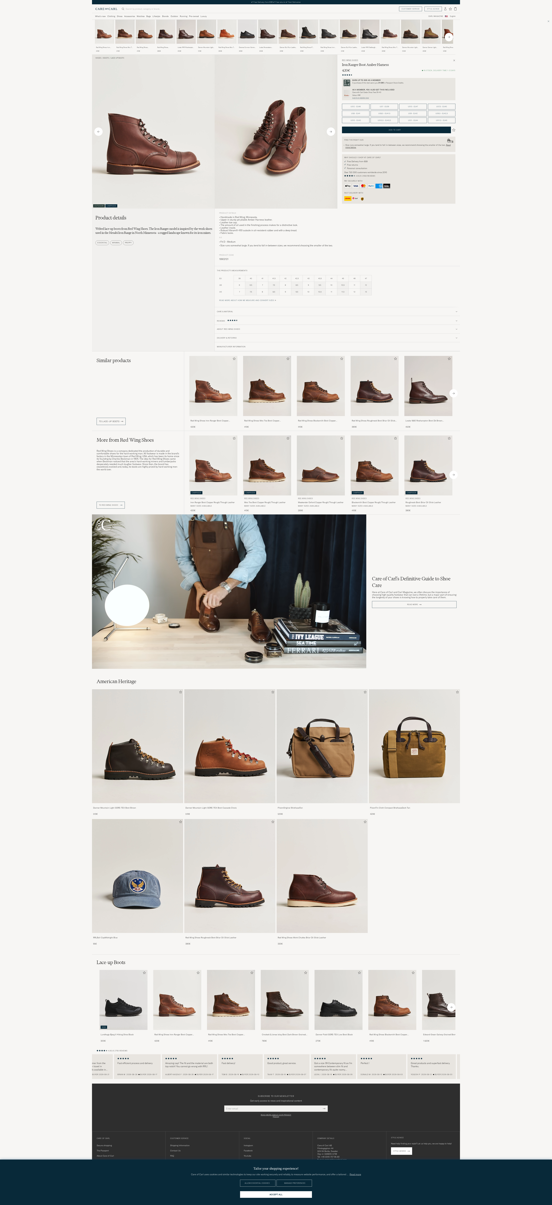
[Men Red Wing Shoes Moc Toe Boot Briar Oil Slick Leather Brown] (390, 32)
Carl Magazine (435, 16)
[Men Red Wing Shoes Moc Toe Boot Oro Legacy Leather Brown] (227, 32)
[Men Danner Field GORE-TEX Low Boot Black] (339, 1000)
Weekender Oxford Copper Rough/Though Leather (320, 502)
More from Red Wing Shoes (125, 440)
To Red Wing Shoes (109, 505)
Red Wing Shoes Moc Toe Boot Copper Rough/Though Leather (124, 47)
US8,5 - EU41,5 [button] (384, 113)
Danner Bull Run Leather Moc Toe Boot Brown (349, 47)
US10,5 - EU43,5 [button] (384, 120)
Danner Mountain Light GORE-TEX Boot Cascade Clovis (206, 47)
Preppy (128, 243)
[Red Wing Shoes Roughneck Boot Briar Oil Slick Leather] (165, 45)
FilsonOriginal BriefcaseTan (290, 807)
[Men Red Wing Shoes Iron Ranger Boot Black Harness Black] (329, 32)
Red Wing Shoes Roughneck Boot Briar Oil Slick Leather (165, 47)
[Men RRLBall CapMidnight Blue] (137, 876)
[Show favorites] (450, 8)
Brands (165, 16)
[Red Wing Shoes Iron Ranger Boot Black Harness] (329, 45)
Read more (412, 605)
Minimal (116, 243)
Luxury (204, 16)
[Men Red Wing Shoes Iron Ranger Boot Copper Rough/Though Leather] (177, 1000)
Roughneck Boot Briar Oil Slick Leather (423, 502)
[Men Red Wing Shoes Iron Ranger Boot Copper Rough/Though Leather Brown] (104, 32)
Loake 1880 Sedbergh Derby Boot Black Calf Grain (368, 47)
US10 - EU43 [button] (356, 120)
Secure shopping (104, 1145)
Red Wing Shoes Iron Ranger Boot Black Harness (328, 47)
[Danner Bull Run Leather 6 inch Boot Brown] (288, 45)
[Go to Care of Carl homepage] (106, 9)
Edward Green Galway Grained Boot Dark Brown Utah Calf (445, 1034)
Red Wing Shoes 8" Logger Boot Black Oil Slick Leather (307, 47)
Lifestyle (156, 16)
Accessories (129, 16)
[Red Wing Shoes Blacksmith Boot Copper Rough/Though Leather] (145, 45)
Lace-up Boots (117, 58)
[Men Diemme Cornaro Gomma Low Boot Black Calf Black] (247, 32)
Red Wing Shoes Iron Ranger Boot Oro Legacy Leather (451, 47)
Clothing (111, 16)
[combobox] (453, 16)
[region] (276, 1066)
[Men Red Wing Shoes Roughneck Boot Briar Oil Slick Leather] (229, 876)
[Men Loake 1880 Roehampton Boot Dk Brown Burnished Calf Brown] (186, 32)
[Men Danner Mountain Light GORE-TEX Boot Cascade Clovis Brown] (206, 32)
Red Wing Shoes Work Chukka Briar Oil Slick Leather (302, 937)
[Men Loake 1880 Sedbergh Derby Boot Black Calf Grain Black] (369, 32)
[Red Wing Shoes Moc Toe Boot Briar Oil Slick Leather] (390, 45)
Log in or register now (360, 98)
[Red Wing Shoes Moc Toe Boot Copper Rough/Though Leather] (125, 45)
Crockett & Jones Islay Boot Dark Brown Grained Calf (284, 1034)
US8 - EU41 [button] (355, 113)
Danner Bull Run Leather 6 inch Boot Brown (288, 47)
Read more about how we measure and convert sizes (246, 300)
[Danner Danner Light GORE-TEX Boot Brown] (431, 45)
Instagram (248, 1145)
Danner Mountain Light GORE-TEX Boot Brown (114, 807)
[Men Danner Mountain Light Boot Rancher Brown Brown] (410, 32)
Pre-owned (194, 16)
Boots (106, 58)
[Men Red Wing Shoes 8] (308, 32)
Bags (148, 16)
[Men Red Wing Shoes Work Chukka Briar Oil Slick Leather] (322, 876)
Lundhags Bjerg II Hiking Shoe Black (117, 1034)
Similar (114, 360)
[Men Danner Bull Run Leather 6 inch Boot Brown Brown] (288, 32)
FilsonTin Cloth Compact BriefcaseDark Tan (390, 807)
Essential (102, 243)
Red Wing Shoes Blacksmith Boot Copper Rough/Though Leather (145, 47)
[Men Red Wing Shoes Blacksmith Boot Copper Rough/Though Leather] (392, 1000)
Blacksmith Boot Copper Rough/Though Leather (374, 502)
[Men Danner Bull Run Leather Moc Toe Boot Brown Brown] (349, 32)
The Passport (103, 1150)
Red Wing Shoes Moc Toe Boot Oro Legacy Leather (226, 47)
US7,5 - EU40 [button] (441, 106)
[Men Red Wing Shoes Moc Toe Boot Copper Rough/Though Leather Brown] (125, 32)
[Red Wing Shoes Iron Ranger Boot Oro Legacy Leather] (451, 45)
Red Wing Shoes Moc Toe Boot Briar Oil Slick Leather (390, 47)
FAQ (172, 1156)
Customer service (410, 9)
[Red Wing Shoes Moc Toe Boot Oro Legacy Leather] (227, 45)
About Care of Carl (105, 1156)
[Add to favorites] (233, 359)
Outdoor (174, 16)
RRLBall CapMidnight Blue (105, 937)
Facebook (248, 1150)
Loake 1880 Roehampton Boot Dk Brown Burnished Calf (186, 47)
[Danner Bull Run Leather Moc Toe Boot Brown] (349, 45)
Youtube (247, 1156)
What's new (100, 16)
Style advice (433, 9)
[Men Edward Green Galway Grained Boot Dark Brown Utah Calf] (446, 1000)
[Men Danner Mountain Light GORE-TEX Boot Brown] (137, 746)
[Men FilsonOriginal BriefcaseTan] (322, 746)
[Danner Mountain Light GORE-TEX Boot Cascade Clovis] (206, 45)
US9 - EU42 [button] (413, 113)
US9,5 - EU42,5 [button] (442, 113)
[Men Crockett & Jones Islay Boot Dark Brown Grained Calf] (285, 1000)
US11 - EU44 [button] (413, 120)
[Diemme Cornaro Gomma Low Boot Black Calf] (247, 45)
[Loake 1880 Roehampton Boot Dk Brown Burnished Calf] (186, 45)
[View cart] (455, 9)
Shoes (119, 16)
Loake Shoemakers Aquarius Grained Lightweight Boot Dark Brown (266, 47)
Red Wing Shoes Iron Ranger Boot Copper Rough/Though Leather (103, 47)
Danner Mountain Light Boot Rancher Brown (409, 47)
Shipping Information (180, 1145)
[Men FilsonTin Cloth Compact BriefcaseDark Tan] (414, 746)
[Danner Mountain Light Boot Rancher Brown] (410, 45)
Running (183, 16)
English (453, 16)
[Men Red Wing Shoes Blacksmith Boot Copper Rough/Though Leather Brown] (145, 32)
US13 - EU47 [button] (413, 106)
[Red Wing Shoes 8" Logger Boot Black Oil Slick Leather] (308, 45)
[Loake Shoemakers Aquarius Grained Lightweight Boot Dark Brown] (267, 45)
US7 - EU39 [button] (384, 106)
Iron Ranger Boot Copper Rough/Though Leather (212, 502)
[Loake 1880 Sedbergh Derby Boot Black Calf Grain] (369, 45)
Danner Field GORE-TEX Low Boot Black (334, 1034)
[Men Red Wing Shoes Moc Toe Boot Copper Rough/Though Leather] (231, 1000)
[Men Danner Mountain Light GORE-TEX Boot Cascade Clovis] (229, 746)
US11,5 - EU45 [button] (441, 120)
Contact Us (175, 1150)
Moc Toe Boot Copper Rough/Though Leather (264, 502)
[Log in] (445, 9)
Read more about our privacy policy (276, 1116)
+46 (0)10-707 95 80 (330, 1157)
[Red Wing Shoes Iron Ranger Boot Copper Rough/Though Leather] (104, 45)
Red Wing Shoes (350, 60)
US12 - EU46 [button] (356, 106)
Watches (141, 16)
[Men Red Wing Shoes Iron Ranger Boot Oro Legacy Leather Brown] (451, 32)
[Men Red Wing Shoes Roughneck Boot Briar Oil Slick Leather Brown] (165, 32)
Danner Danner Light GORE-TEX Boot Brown (430, 47)
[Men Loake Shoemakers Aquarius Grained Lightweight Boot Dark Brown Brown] (267, 32)
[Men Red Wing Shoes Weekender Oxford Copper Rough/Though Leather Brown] (321, 465)
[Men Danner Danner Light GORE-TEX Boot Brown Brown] (431, 32)
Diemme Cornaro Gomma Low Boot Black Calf (247, 47)
